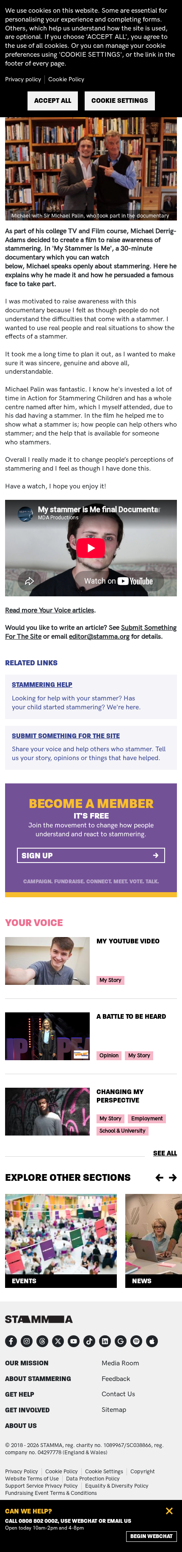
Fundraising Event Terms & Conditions (51, 1493)
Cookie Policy (61, 1471)
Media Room (120, 1363)
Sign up (37, 855)
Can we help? (28, 1511)
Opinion (109, 1055)
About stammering (38, 1379)
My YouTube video (128, 941)
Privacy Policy (21, 1471)
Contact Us (118, 1394)
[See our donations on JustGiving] (121, 1341)
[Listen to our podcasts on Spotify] (136, 1341)
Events (24, 1281)
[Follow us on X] (58, 1341)
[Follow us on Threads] (42, 1341)
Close (169, 1511)
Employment (147, 1118)
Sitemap (114, 1410)
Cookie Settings (104, 1471)
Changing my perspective (120, 1096)
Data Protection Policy (93, 1478)
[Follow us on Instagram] (27, 1341)
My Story (110, 980)
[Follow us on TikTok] (89, 1341)
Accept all (52, 100)
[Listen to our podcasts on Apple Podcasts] (152, 1341)
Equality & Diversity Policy (117, 1486)
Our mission (27, 1363)
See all (165, 1153)
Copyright (142, 1471)
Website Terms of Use (32, 1478)
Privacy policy (23, 79)
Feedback (116, 1379)
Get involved (27, 1410)
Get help (19, 1394)
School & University (122, 1130)
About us (21, 1426)
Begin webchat (151, 1536)
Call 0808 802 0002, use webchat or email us (68, 1521)
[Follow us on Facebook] (11, 1341)
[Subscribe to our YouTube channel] (74, 1341)
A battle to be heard (131, 1016)
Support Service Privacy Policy (41, 1486)
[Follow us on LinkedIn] (105, 1341)
